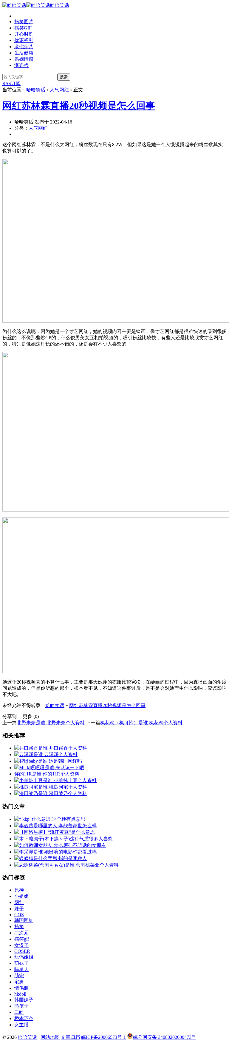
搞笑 (19, 926)
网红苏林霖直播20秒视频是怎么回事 (78, 105)
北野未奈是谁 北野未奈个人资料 (51, 722)
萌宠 (19, 975)
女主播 (21, 1024)
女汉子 (21, 945)
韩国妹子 (23, 999)
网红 (19, 902)
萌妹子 (21, 963)
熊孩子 (21, 1005)
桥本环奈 (23, 1018)
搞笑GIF (23, 27)
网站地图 (50, 1037)
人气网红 (59, 89)
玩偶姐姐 (23, 956)
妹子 (19, 908)
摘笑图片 (23, 21)
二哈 (19, 1012)
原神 (19, 889)
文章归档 (70, 1037)
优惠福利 (23, 40)
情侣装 (21, 988)
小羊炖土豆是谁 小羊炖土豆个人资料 (58, 780)
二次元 (21, 932)
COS (19, 914)
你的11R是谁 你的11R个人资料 (46, 773)
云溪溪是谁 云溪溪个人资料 (48, 754)
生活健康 (23, 52)
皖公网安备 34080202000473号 (164, 1037)
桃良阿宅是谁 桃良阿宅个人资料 (53, 786)
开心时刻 (23, 34)
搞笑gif (21, 939)
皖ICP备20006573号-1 (103, 1037)
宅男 (19, 981)
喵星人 (21, 969)
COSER (22, 951)
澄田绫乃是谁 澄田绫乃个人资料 (53, 793)
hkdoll (20, 994)
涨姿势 (21, 65)
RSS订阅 (11, 83)
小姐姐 (21, 896)
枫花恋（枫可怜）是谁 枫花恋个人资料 (141, 722)
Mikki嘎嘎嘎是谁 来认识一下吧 (51, 767)
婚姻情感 (23, 59)
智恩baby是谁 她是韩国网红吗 (50, 761)
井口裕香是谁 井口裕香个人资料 (53, 747)
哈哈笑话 (59, 5)
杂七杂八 (23, 46)
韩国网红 (23, 920)
